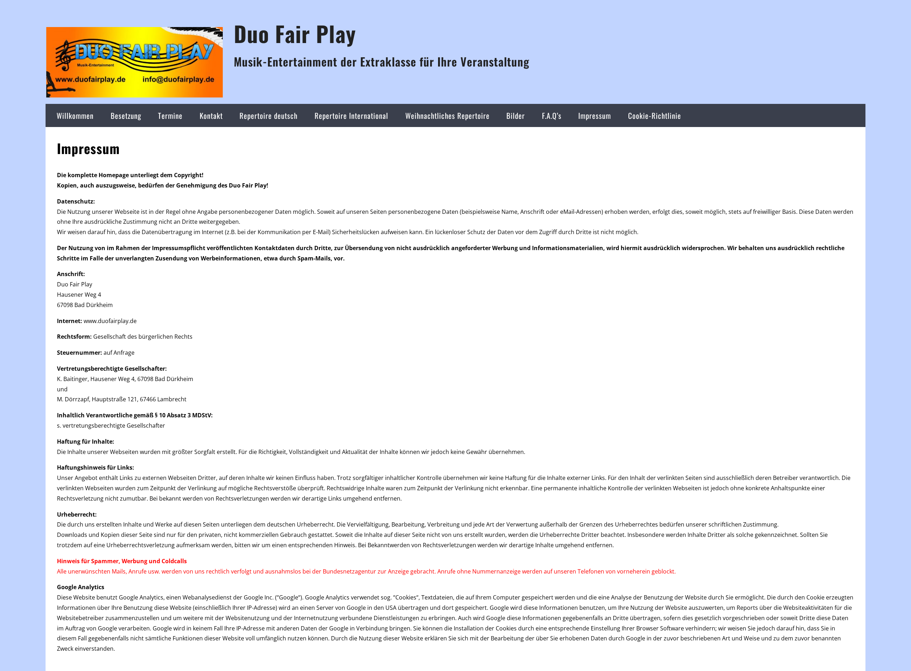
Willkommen (75, 115)
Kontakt (211, 115)
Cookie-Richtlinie (654, 115)
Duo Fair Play (295, 33)
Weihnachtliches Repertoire (447, 115)
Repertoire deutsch (268, 115)
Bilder (515, 115)
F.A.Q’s (552, 115)
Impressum (594, 115)
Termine (170, 115)
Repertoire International (351, 115)
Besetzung (126, 115)
